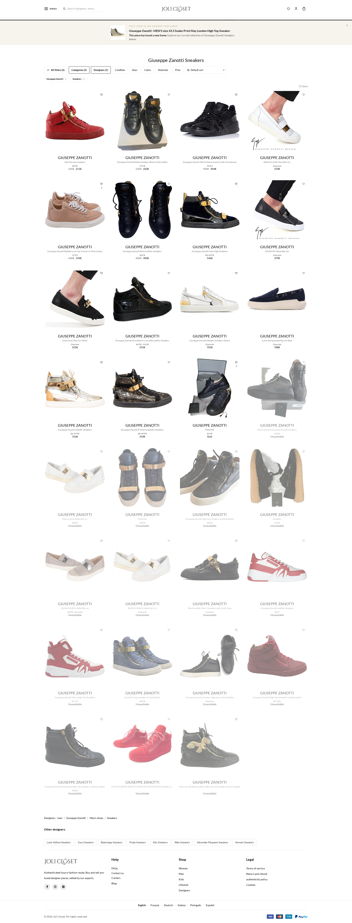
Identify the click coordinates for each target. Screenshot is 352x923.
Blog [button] (114, 883)
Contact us (117, 873)
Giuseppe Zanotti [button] (55, 78)
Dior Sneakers (160, 842)
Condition (120, 70)
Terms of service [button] (255, 868)
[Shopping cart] (304, 8)
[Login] (296, 9)
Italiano (182, 905)
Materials (163, 70)
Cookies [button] (250, 884)
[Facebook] (47, 887)
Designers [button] (184, 890)
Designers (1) (101, 70)
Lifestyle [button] (183, 884)
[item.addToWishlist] (101, 94)
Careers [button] (115, 877)
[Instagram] (55, 887)
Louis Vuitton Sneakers (59, 842)
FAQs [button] (114, 868)
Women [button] (183, 868)
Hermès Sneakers (244, 842)
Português (195, 905)
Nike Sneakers (182, 842)
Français (155, 905)
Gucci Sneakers (86, 842)
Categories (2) (79, 70)
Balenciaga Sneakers (111, 842)
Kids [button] (181, 879)
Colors (147, 70)
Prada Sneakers (137, 842)
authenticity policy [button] (256, 879)
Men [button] (181, 873)
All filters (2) (58, 70)
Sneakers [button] (77, 78)
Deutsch (168, 905)
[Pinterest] (63, 887)
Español (210, 905)
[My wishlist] (289, 9)
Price (177, 70)
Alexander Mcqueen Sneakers (212, 842)
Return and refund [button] (256, 873)
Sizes (134, 70)
